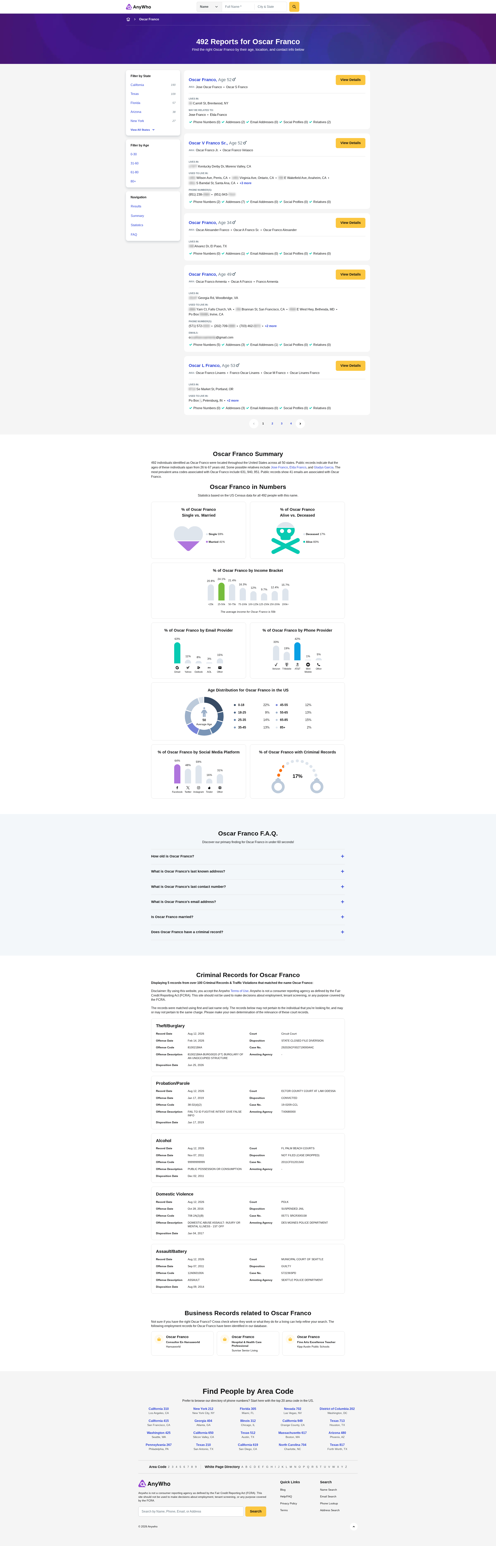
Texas (135, 93)
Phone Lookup (329, 1503)
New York (137, 121)
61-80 (135, 172)
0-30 (134, 154)
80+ (133, 181)
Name (204, 6)
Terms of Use (240, 991)
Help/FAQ (286, 1496)
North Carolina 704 (292, 1444)
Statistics (137, 225)
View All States (140, 129)
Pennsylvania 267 (159, 1444)
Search (256, 1511)
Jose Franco (197, 114)
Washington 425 (158, 1432)
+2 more (271, 326)
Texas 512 (248, 1432)
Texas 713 (337, 1420)
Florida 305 (248, 1408)
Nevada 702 (292, 1408)
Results (136, 206)
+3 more (245, 183)
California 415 (159, 1420)
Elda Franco (218, 114)
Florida (135, 103)
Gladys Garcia (323, 467)
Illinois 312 (248, 1420)
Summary (137, 215)
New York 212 (203, 1408)
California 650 (203, 1432)
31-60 (135, 163)
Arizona (136, 111)
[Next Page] (300, 423)
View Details (350, 80)
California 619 (248, 1444)
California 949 (292, 1420)
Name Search (328, 1489)
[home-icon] (128, 19)
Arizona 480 (337, 1432)
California (137, 85)
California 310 (159, 1408)
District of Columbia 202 (337, 1408)
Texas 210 (203, 1444)
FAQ (134, 234)
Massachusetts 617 (292, 1432)
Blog (283, 1489)
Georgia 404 (203, 1420)
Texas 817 (337, 1444)
